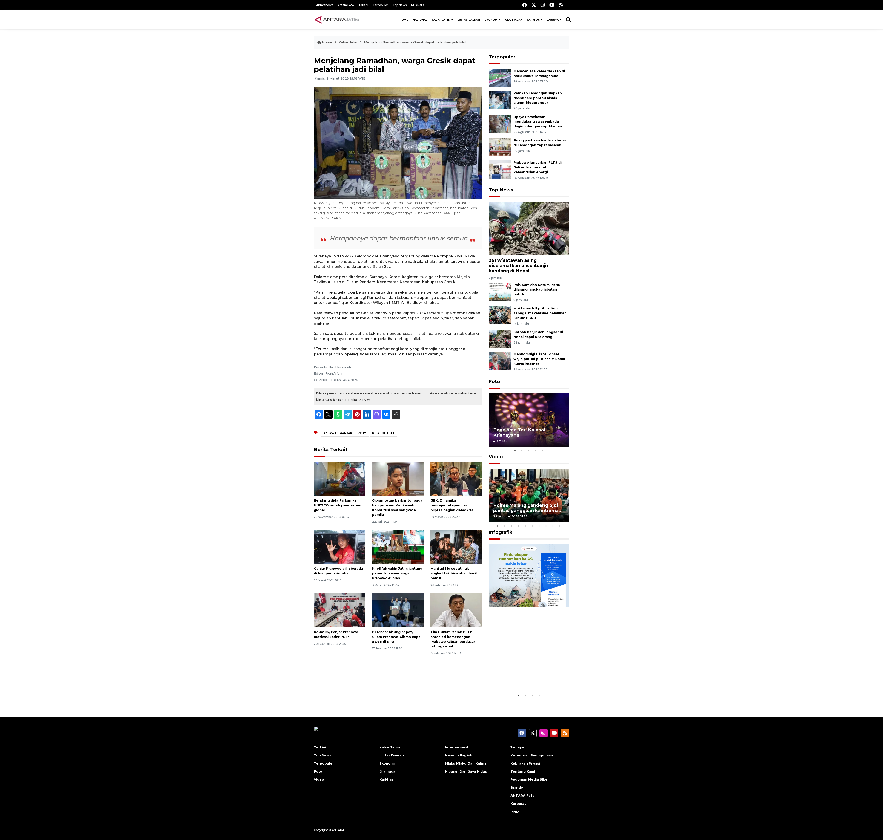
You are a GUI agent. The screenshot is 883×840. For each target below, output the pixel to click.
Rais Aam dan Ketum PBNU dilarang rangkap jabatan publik (536, 290)
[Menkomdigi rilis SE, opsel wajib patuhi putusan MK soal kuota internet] (500, 360)
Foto (494, 381)
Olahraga (512, 19)
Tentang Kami (522, 771)
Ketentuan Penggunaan (531, 755)
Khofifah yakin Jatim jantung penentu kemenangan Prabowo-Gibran (397, 573)
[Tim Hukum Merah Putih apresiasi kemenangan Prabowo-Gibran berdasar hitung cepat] (456, 610)
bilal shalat (383, 433)
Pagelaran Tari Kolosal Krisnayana (519, 432)
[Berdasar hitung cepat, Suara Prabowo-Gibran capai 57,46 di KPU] (397, 610)
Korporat (518, 804)
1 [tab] (515, 450)
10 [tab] (560, 526)
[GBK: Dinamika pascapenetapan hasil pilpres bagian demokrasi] (456, 478)
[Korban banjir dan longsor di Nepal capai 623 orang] (500, 338)
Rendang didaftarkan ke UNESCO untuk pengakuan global (337, 505)
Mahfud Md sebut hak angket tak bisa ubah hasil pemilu (453, 573)
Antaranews (324, 5)
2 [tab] (522, 450)
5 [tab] (542, 450)
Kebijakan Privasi (525, 763)
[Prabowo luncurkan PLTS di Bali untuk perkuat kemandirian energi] (500, 169)
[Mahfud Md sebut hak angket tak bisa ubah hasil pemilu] (456, 546)
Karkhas (533, 19)
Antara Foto (346, 5)
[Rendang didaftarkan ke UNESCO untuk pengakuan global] (339, 478)
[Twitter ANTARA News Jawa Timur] (533, 5)
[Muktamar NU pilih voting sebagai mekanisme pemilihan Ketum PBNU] (500, 315)
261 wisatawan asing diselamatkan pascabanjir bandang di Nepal (518, 265)
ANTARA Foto (522, 796)
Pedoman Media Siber (529, 779)
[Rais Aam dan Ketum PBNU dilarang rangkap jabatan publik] (500, 291)
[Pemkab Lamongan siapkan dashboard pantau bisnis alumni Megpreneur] (500, 100)
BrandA (516, 787)
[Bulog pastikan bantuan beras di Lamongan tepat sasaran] (500, 147)
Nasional (420, 19)
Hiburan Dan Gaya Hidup (466, 771)
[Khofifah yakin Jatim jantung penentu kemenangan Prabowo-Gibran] (397, 546)
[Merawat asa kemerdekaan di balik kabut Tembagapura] (500, 77)
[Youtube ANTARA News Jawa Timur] (552, 5)
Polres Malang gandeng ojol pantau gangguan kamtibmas (527, 507)
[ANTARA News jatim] (337, 19)
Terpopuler (380, 5)
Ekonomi (491, 19)
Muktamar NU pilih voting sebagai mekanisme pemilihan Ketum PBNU (540, 313)
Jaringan (517, 747)
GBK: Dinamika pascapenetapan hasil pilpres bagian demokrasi (452, 505)
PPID (514, 812)
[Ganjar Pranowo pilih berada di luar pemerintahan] (339, 546)
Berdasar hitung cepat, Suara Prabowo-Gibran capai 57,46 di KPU (396, 637)
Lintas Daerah (468, 19)
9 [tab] (553, 526)
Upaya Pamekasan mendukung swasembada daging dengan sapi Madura (537, 122)
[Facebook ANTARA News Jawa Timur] (524, 5)
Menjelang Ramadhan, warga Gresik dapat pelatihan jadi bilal (415, 42)
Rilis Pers (417, 5)
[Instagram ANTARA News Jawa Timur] (543, 5)
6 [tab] (532, 526)
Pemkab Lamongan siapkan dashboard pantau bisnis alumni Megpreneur (537, 98)
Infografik (501, 532)
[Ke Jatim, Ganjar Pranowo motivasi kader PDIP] (339, 610)
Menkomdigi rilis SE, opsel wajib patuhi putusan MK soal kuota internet (539, 359)
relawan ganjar (337, 433)
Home (403, 19)
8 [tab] (546, 526)
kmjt (362, 433)
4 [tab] (535, 450)
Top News (400, 5)
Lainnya (553, 19)
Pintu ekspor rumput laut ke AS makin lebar (525, 677)
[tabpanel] (529, 420)
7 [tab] (539, 526)
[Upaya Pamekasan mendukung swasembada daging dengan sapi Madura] (500, 123)
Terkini (363, 5)
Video (496, 456)
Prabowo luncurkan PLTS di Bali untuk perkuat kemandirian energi (537, 167)
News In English (458, 755)
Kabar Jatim (441, 19)
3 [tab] (529, 450)
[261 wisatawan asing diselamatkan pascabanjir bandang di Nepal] (529, 228)
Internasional (456, 747)
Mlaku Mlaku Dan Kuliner (466, 763)
